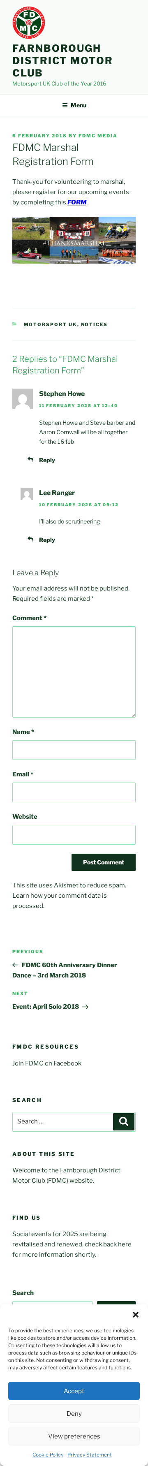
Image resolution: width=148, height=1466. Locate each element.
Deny (74, 1413)
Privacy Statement (89, 1455)
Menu (78, 105)
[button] (136, 1315)
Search (23, 1293)
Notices (94, 324)
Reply (47, 459)
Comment (29, 618)
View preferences (74, 1436)
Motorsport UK (50, 324)
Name (23, 732)
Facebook (67, 1063)
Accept (74, 1391)
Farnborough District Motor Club (62, 60)
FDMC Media (98, 136)
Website (24, 816)
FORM (76, 202)
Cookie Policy (47, 1455)
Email (22, 774)
